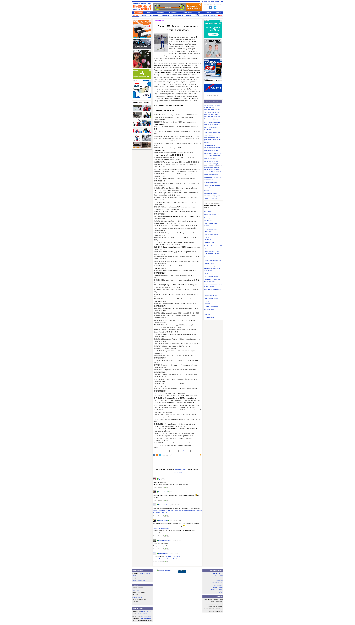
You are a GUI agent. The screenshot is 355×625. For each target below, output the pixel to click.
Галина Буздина (218, 587)
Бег (199, 12)
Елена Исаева (136, 604)
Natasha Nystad (163, 492)
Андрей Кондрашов (217, 582)
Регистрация (215, 1)
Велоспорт (208, 12)
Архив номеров (178, 15)
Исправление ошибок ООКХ (212, 260)
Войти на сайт (206, 1)
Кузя (160, 479)
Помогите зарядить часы (211, 295)
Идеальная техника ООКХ (212, 214)
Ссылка (155, 487)
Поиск (220, 15)
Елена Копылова (142, 613)
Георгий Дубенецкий (146, 618)
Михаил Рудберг (218, 592)
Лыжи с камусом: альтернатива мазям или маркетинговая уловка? (212, 148)
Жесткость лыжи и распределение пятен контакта (210, 312)
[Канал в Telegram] (215, 7)
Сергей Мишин (218, 585)
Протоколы (165, 15)
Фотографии (154, 15)
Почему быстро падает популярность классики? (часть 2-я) (211, 301)
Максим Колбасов (164, 505)
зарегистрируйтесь (180, 469)
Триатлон (218, 12)
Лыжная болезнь (209, 317)
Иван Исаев (135, 590)
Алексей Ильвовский (217, 589)
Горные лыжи (160, 12)
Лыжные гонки (138, 12)
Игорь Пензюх (219, 575)
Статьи (188, 15)
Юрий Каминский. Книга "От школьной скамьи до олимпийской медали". (212, 180)
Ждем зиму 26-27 (209, 211)
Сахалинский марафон (211, 306)
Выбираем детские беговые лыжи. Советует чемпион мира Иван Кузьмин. (212, 156)
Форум (144, 15)
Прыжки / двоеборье (187, 12)
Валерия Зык (162, 553)
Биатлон (149, 12)
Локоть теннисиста (210, 257)
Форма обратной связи (138, 580)
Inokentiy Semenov (164, 540)
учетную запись (177, 472)
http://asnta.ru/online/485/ (161, 528)
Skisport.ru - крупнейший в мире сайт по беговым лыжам (212, 188)
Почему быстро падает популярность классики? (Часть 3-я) (211, 237)
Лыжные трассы (209, 15)
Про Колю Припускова (211, 276)
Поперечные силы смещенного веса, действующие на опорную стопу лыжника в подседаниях (212, 268)
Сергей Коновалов (146, 616)
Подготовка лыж (209, 242)
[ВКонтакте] (210, 7)
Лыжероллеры (173, 12)
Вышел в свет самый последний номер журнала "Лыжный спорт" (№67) (212, 196)
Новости (135, 15)
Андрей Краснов (184, 451)
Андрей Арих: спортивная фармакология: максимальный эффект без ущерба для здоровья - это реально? (212, 137)
